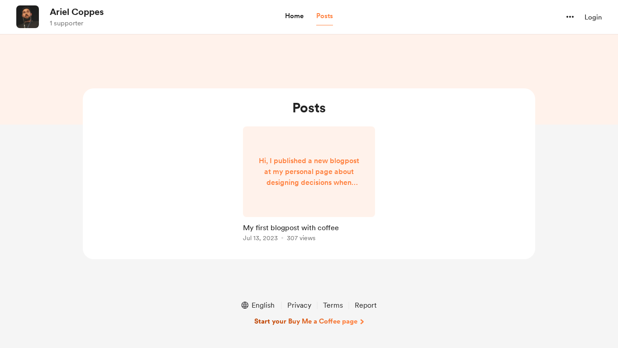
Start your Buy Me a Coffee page (305, 321)
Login (593, 17)
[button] (294, 16)
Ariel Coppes (77, 11)
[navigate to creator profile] (27, 16)
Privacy (299, 305)
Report (365, 305)
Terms (333, 305)
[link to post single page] (309, 185)
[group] (309, 185)
